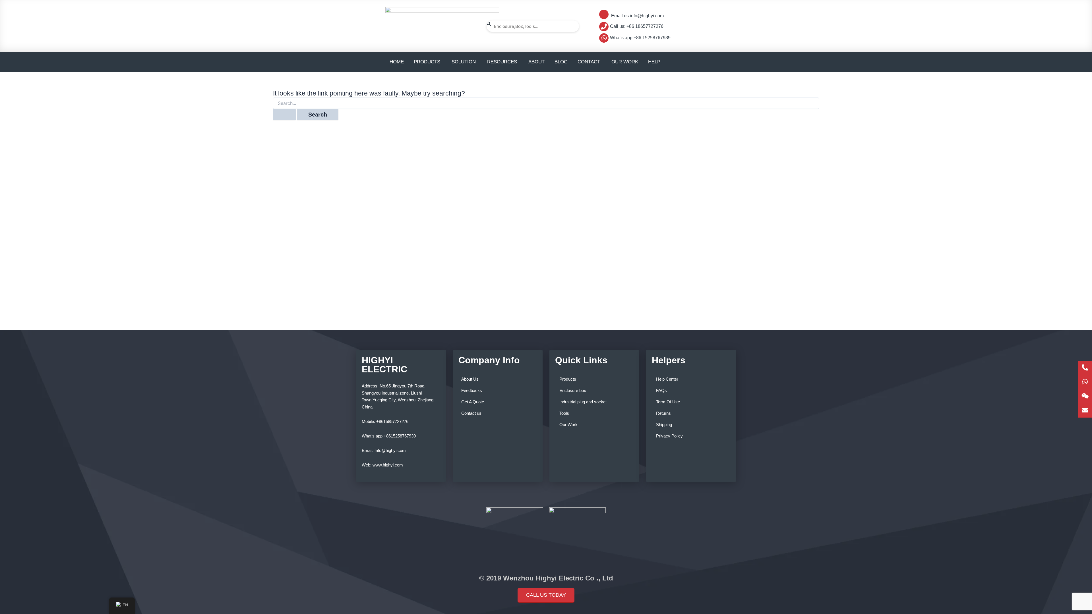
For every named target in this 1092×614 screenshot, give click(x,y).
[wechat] (1085, 396)
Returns (663, 413)
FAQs (661, 390)
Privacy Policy (669, 435)
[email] (1085, 410)
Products (567, 379)
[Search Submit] (284, 114)
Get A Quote (472, 401)
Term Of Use (668, 401)
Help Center (667, 379)
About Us (470, 379)
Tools (564, 413)
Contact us (471, 413)
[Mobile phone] (1085, 368)
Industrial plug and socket (583, 401)
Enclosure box (572, 390)
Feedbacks (471, 390)
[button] (546, 595)
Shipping (664, 424)
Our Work (568, 424)
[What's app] (1085, 382)
